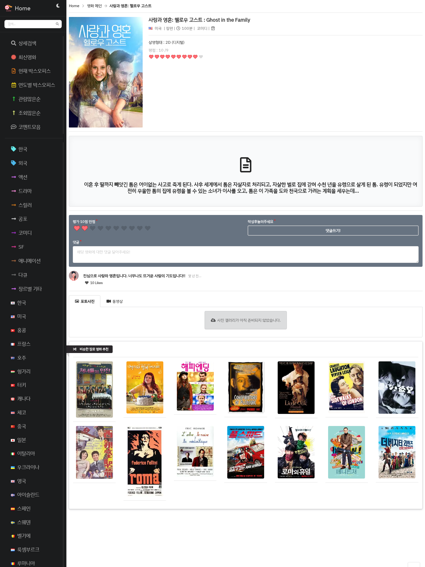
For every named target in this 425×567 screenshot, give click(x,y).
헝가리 (23, 371)
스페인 (23, 508)
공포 (22, 218)
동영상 (117, 301)
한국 (22, 148)
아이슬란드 (28, 494)
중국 (21, 426)
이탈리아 (26, 453)
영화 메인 (94, 5)
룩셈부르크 (28, 549)
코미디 (25, 232)
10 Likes (96, 283)
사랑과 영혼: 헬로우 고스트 (199, 19)
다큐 (22, 274)
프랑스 (23, 343)
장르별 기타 (30, 288)
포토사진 (87, 301)
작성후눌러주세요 (260, 221)
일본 (21, 439)
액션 (22, 176)
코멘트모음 (29, 126)
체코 (21, 412)
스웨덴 (23, 522)
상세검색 (27, 43)
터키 (21, 384)
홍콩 (21, 329)
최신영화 (27, 57)
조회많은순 (29, 112)
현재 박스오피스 (34, 70)
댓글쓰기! (333, 230)
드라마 (25, 190)
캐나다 (23, 398)
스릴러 (25, 204)
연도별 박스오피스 (36, 84)
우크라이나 (28, 467)
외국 (22, 162)
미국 (21, 316)
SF (21, 246)
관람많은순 (29, 98)
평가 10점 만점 (84, 221)
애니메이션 (29, 260)
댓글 (76, 242)
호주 (21, 357)
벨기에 (23, 535)
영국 (21, 480)
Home (74, 5)
